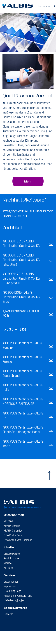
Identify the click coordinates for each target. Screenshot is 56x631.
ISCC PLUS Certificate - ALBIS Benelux (22, 345)
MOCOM (8, 521)
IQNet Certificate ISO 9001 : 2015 (21, 313)
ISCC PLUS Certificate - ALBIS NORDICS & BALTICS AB (22, 401)
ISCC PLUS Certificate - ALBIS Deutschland (22, 373)
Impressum (10, 586)
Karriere (8, 567)
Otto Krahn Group (13, 535)
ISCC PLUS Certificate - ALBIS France (22, 359)
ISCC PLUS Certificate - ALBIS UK (22, 415)
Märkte (8, 562)
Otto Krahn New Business (18, 539)
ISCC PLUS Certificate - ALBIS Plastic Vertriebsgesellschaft (22, 429)
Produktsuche (11, 558)
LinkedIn (8, 614)
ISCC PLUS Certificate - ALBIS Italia (22, 387)
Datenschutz (11, 581)
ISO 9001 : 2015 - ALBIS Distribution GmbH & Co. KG (21, 243)
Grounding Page (12, 590)
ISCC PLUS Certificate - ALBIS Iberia (22, 443)
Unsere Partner (12, 553)
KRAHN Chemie (12, 525)
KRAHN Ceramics (13, 530)
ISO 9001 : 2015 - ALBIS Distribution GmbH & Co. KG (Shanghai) (21, 259)
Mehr (28, 181)
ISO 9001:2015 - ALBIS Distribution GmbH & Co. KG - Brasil (22, 296)
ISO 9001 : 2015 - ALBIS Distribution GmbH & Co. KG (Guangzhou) (21, 278)
